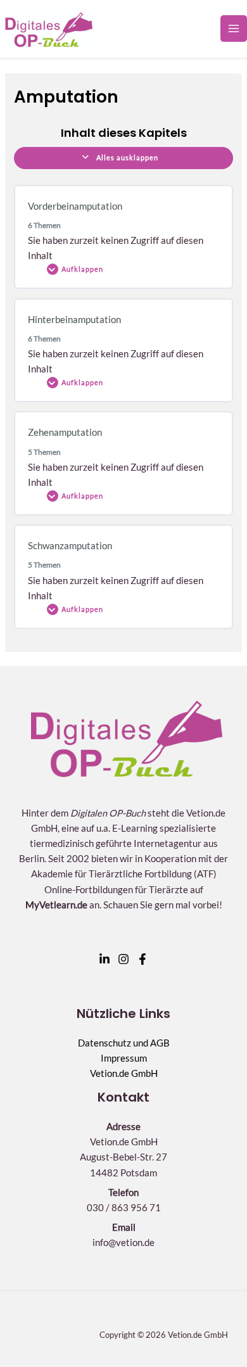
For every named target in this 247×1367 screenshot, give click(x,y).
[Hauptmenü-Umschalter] (233, 28)
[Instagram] (123, 959)
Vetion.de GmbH (124, 1073)
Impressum (124, 1058)
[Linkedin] (104, 959)
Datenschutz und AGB (124, 1043)
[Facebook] (142, 959)
